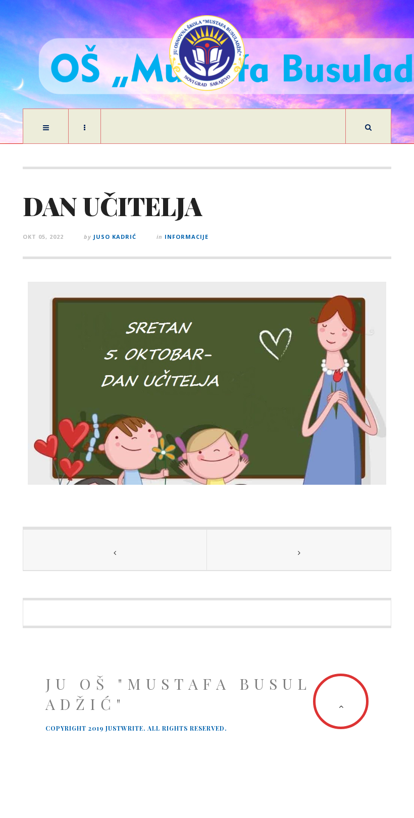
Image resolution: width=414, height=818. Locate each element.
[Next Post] (299, 550)
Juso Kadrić (114, 236)
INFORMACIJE (187, 236)
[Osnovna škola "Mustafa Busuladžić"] (207, 53)
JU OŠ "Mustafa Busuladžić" (178, 694)
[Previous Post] (115, 550)
